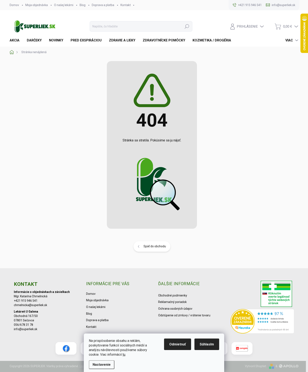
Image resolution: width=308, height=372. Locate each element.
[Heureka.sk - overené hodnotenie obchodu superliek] (262, 321)
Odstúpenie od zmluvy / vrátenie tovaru (184, 315)
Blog (82, 5)
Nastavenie (102, 365)
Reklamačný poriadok (172, 302)
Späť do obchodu (155, 246)
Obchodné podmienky (172, 295)
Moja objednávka (36, 5)
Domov (14, 5)
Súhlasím (207, 344)
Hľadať (186, 26)
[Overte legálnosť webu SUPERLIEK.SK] (276, 294)
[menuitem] (16, 40)
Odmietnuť (177, 344)
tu (124, 355)
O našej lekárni (63, 5)
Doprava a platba (103, 5)
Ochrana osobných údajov (175, 308)
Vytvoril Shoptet (255, 366)
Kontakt (125, 5)
